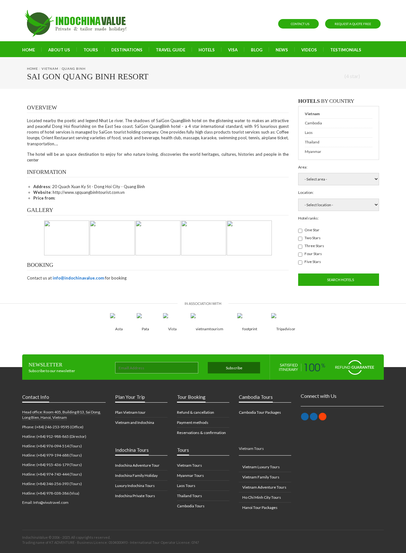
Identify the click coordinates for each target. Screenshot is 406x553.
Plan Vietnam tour (130, 412)
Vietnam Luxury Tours (261, 466)
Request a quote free (353, 24)
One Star (311, 229)
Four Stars (313, 253)
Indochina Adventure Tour (137, 465)
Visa (233, 49)
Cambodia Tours (191, 506)
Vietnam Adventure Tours (264, 487)
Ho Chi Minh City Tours (261, 497)
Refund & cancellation (195, 412)
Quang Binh (74, 68)
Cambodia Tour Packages (260, 412)
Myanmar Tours (190, 475)
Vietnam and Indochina (134, 422)
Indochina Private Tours (135, 495)
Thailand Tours (189, 495)
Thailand (312, 142)
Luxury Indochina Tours (135, 485)
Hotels (207, 49)
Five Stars (312, 261)
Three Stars (314, 245)
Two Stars (312, 237)
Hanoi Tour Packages (260, 507)
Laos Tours (186, 485)
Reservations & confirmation (201, 432)
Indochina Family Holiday (136, 475)
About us (59, 49)
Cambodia (313, 123)
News (282, 49)
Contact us (299, 24)
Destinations (126, 49)
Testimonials (345, 49)
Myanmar (313, 151)
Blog (256, 49)
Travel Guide (170, 49)
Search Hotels (340, 280)
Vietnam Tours (189, 465)
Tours (90, 49)
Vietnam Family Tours (260, 477)
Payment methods (192, 422)
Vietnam (50, 68)
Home (28, 49)
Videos (309, 49)
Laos (309, 132)
